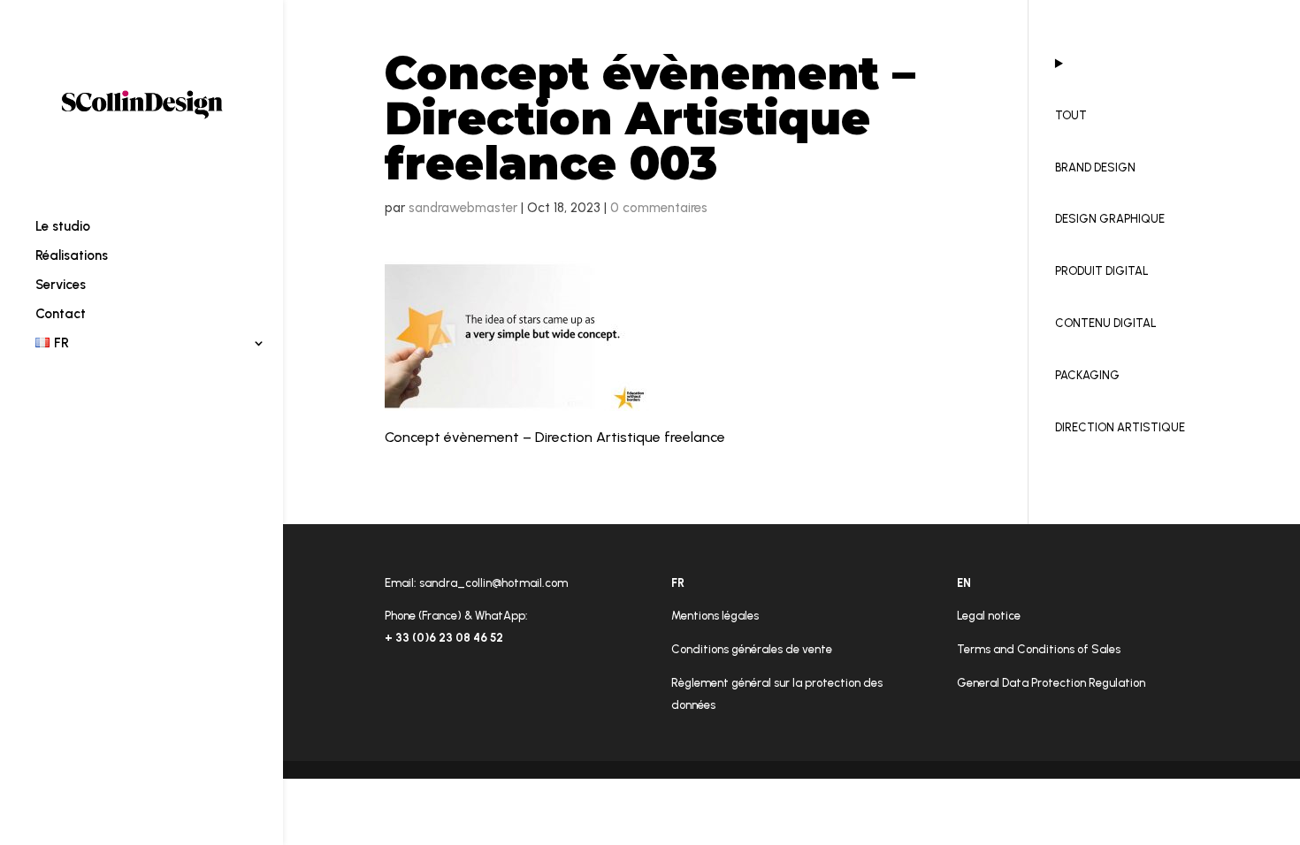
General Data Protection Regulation (1051, 682)
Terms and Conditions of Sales (1038, 649)
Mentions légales (715, 615)
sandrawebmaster (463, 208)
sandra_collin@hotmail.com (493, 583)
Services (60, 285)
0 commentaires (658, 208)
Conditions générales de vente (751, 649)
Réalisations (71, 256)
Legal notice (989, 615)
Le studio (62, 227)
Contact (60, 315)
